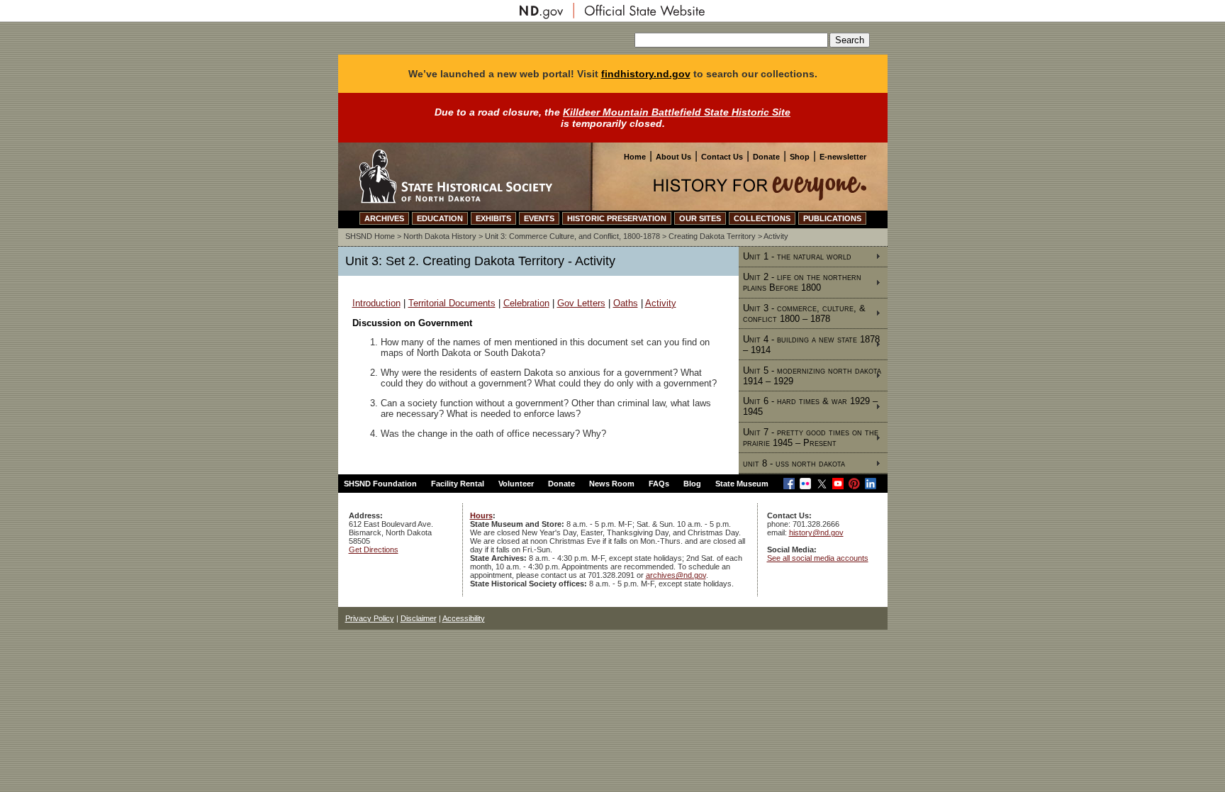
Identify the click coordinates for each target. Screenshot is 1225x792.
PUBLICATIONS (832, 218)
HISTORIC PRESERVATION (616, 218)
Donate (766, 156)
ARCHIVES (384, 218)
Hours (481, 515)
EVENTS (539, 218)
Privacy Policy (369, 618)
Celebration (526, 303)
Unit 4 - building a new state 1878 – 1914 (811, 344)
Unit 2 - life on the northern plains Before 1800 (802, 282)
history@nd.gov (816, 532)
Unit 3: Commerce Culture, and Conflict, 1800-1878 (572, 236)
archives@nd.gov (676, 575)
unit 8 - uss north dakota (794, 463)
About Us (673, 156)
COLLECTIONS (762, 218)
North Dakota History (439, 236)
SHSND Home (370, 236)
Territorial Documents (452, 303)
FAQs (659, 483)
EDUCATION (440, 218)
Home (635, 156)
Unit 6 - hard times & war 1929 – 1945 (810, 406)
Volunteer (516, 483)
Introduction (376, 303)
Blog (692, 483)
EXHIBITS (493, 218)
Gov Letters (581, 303)
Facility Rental (457, 483)
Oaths (625, 303)
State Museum (741, 483)
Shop (800, 156)
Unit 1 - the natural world (797, 256)
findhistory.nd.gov (645, 73)
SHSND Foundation (380, 483)
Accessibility (463, 618)
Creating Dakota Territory (712, 236)
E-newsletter (843, 156)
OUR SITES (700, 218)
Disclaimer (419, 618)
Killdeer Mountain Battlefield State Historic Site (676, 112)
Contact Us (722, 156)
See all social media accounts (817, 558)
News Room (611, 483)
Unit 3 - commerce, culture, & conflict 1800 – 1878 (804, 313)
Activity (660, 303)
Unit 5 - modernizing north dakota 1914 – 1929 (812, 375)
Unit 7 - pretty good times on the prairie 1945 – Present (810, 437)
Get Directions (373, 549)
